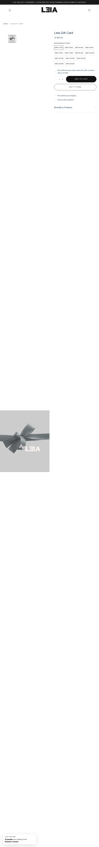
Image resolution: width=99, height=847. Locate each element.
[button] (9, 10)
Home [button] (5, 24)
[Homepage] (49, 10)
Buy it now (75, 87)
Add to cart (81, 79)
